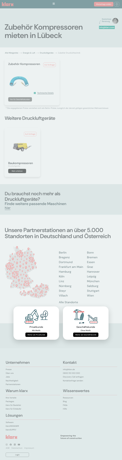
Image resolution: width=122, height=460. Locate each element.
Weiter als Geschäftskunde (85, 335)
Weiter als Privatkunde (36, 335)
